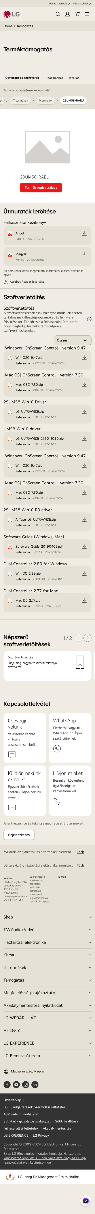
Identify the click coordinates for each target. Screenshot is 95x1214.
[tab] (22, 78)
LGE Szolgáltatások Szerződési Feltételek (35, 1107)
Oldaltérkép (12, 1100)
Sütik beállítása (66, 1121)
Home (8, 26)
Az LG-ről (13, 1030)
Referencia (22, 363)
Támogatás (25, 26)
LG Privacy (41, 1135)
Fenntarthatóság (58, 3)
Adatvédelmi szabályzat (21, 1114)
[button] (57, 14)
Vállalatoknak (80, 3)
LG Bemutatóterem (22, 1055)
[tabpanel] (47, 387)
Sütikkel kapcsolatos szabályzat (27, 1121)
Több (80, 852)
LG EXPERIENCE (19, 1042)
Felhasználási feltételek (21, 1128)
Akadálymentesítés (57, 1128)
